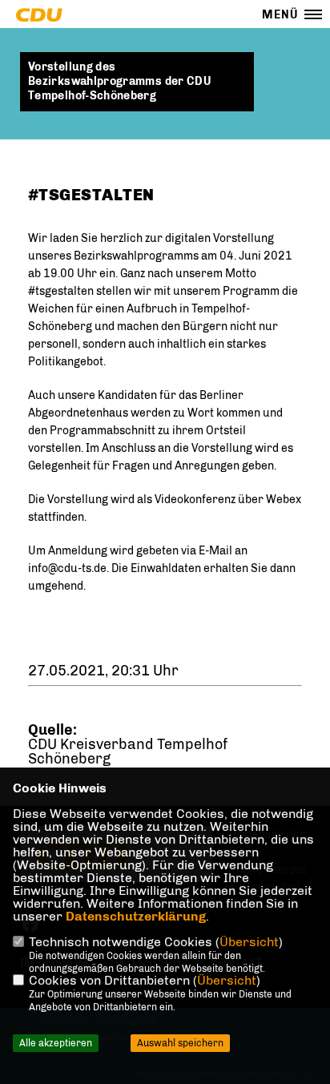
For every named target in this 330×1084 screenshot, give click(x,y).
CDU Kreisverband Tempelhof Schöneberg (127, 751)
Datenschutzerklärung (136, 916)
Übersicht (249, 941)
